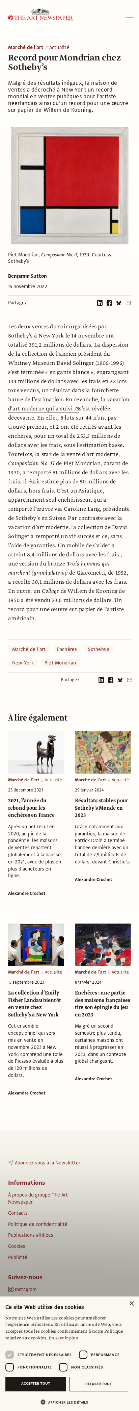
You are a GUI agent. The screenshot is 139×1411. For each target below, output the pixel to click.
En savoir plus (63, 1338)
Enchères (67, 649)
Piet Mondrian (60, 662)
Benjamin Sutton (27, 276)
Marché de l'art (26, 48)
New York (23, 662)
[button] (66, 1402)
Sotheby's (99, 649)
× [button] (131, 1303)
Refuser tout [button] (98, 1383)
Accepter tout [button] (35, 1383)
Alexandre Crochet (27, 893)
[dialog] (69, 1353)
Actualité (59, 48)
